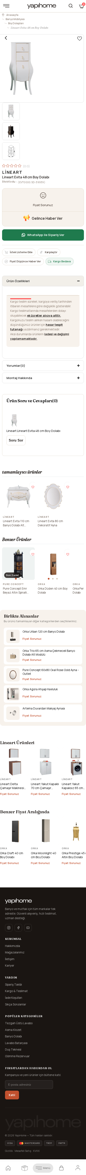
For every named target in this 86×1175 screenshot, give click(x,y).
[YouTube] (28, 927)
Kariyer (9, 965)
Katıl (12, 1095)
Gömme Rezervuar (17, 1056)
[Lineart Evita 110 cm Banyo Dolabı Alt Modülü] (18, 496)
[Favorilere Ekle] (79, 38)
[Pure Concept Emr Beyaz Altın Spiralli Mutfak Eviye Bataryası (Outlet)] (18, 563)
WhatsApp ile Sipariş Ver (45, 235)
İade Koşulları (13, 998)
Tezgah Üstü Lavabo (19, 1023)
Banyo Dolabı (13, 1036)
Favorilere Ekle (33, 485)
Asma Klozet (13, 1030)
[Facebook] (18, 927)
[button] (16, 578)
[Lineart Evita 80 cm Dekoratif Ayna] (53, 496)
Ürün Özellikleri (18, 281)
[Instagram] (9, 927)
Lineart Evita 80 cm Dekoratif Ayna (50, 523)
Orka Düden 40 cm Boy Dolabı (53, 591)
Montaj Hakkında (19, 378)
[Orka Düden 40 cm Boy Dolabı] (53, 563)
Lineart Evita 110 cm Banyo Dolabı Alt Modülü (16, 523)
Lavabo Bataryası (16, 1043)
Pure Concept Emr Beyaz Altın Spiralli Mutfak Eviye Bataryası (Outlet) (18, 591)
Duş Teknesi (13, 1049)
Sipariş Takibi (13, 984)
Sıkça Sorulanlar (15, 1004)
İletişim (9, 959)
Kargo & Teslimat (16, 991)
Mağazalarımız (14, 952)
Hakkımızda (12, 946)
